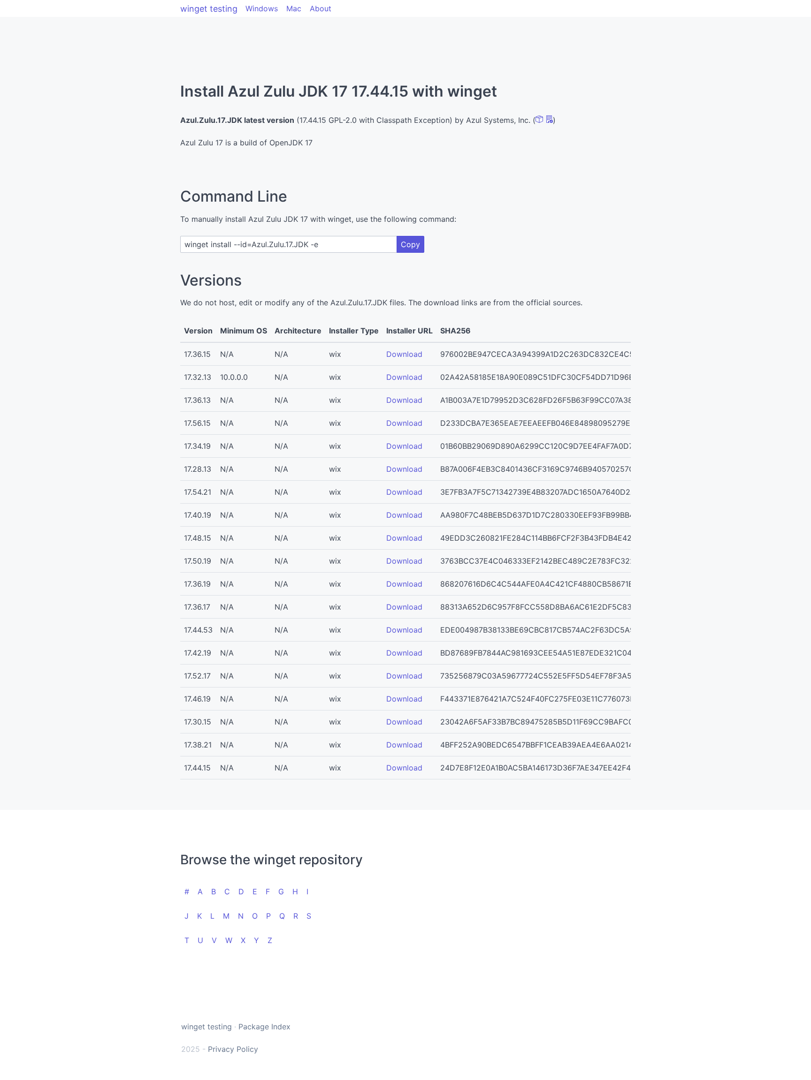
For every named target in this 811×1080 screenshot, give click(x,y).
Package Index (264, 1026)
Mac (293, 8)
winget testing (208, 9)
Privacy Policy (233, 1049)
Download (404, 354)
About (320, 8)
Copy (410, 244)
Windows (261, 8)
